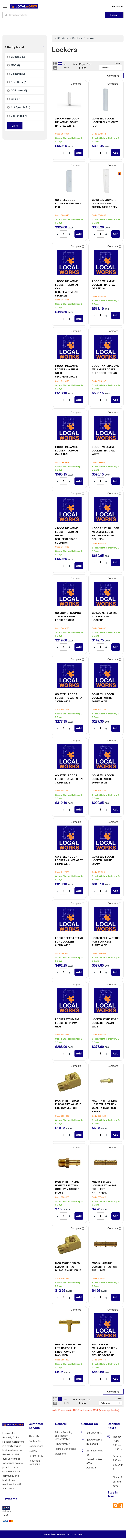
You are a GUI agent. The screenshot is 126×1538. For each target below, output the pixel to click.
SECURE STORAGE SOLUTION (67, 535)
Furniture (77, 38)
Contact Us (35, 1441)
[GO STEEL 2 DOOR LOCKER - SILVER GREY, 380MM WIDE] (69, 756)
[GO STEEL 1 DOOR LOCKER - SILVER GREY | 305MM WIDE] (69, 675)
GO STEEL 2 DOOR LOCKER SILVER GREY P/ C (68, 203)
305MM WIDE (69, 698)
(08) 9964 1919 (94, 1433)
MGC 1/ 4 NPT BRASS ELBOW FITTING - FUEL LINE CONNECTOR (68, 1104)
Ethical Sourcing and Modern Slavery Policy (63, 1435)
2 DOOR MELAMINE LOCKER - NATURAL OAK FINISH (103, 285)
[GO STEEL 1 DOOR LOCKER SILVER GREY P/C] (106, 99)
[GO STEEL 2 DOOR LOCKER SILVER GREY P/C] (69, 181)
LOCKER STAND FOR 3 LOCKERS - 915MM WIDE (105, 1023)
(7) (15, 65)
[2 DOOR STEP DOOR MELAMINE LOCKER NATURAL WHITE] (69, 99)
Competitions (36, 1446)
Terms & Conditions (65, 1449)
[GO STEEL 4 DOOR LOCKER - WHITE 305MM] (106, 838)
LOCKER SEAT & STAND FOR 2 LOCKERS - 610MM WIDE (69, 942)
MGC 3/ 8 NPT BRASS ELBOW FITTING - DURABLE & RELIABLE (68, 1267)
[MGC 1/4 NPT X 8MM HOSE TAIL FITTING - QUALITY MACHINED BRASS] (69, 1163)
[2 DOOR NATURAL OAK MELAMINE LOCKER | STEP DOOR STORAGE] (106, 347)
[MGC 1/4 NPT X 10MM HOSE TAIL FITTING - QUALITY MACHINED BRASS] (106, 1082)
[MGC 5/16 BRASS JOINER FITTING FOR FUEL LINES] (106, 1244)
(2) (18, 82)
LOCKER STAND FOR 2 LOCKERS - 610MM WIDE (68, 1023)
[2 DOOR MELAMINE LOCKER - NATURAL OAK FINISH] (106, 262)
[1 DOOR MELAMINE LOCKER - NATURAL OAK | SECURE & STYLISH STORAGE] (69, 262)
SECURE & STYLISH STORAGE (67, 288)
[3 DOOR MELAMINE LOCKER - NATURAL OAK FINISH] (69, 428)
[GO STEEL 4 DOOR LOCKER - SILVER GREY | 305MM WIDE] (69, 838)
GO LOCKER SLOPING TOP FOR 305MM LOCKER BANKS (68, 616)
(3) (18, 73)
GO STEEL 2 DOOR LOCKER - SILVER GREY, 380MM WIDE (69, 779)
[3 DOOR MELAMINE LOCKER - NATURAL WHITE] (106, 428)
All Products (62, 38)
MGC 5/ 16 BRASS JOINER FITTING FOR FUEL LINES (104, 1267)
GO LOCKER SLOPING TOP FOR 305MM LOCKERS (104, 616)
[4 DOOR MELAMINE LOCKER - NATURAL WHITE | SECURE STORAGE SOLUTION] (69, 509)
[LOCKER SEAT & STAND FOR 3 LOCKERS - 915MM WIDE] (106, 919)
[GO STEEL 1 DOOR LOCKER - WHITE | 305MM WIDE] (106, 675)
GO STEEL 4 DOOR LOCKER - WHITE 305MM (103, 860)
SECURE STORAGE (67, 371)
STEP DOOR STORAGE (105, 369)
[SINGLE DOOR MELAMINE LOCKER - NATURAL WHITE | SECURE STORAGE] (106, 1325)
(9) (18, 56)
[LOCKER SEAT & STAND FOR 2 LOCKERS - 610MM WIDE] (69, 919)
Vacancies (60, 1453)
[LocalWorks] (24, 6)
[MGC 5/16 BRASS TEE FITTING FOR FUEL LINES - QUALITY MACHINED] (69, 1325)
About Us (34, 1436)
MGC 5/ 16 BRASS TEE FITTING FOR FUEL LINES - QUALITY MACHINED (68, 1350)
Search (114, 15)
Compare (76, 83)
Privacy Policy (62, 1444)
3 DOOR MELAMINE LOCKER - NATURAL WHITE (103, 451)
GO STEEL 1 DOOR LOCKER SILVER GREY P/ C (105, 122)
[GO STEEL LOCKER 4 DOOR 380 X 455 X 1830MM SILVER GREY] (106, 181)
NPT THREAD (104, 1187)
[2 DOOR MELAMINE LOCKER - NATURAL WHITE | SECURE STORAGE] (69, 347)
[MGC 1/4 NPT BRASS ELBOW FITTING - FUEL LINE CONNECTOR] (69, 1082)
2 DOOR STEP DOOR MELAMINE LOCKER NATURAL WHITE (67, 122)
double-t (80, 1534)
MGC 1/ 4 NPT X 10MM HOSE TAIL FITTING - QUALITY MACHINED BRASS (104, 1106)
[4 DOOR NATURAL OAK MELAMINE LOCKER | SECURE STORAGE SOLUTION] (106, 509)
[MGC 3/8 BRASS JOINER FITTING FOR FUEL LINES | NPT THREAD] (106, 1163)
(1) (16, 99)
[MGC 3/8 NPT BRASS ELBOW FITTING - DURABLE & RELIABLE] (69, 1244)
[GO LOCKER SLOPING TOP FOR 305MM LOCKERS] (106, 594)
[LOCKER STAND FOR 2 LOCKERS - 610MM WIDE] (69, 1000)
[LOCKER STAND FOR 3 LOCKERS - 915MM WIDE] (106, 1000)
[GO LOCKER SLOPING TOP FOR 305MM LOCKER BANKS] (69, 594)
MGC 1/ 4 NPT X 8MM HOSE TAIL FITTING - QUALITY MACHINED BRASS (67, 1187)
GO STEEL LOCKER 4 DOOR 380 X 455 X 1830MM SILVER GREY (104, 203)
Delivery (33, 1451)
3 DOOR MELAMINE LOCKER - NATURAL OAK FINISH (67, 451)
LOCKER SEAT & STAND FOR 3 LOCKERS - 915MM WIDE (106, 942)
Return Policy (36, 1456)
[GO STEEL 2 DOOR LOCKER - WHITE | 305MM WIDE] (106, 756)
